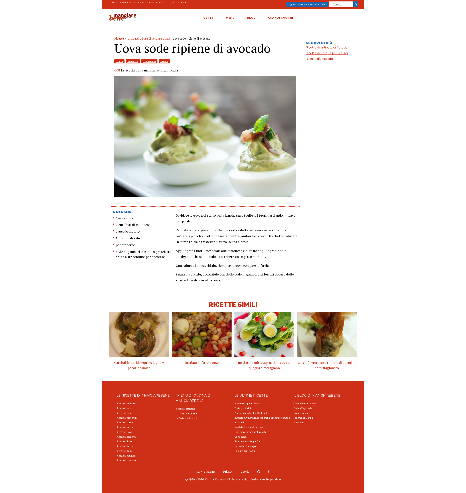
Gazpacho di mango (245, 446)
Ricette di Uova (124, 432)
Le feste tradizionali (186, 418)
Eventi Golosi (300, 413)
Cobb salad (240, 436)
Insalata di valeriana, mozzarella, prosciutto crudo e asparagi (262, 420)
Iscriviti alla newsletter (308, 4)
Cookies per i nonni (244, 451)
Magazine (298, 422)
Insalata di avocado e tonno (249, 427)
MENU (230, 17)
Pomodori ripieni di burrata (248, 403)
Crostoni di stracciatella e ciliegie (252, 432)
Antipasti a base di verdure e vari (135, 2)
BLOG (251, 17)
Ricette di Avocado (319, 59)
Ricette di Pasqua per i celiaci (327, 53)
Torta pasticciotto (243, 408)
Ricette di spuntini (125, 455)
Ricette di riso (123, 413)
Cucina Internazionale (305, 403)
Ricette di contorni (126, 436)
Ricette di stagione (185, 408)
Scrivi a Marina (205, 471)
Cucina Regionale (302, 408)
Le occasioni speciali (186, 413)
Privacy (227, 471)
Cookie (245, 471)
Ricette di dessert (125, 446)
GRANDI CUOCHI (280, 17)
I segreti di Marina (303, 417)
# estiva (164, 61)
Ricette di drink (124, 451)
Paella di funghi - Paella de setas (251, 413)
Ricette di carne (124, 422)
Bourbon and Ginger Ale (247, 441)
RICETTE (207, 17)
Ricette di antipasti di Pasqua (326, 47)
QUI (117, 70)
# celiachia (132, 61)
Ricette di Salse (124, 441)
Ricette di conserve (126, 460)
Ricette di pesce (124, 427)
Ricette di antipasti (126, 403)
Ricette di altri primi (126, 417)
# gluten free (149, 61)
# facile (119, 61)
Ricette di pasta (124, 408)
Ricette (111, 2)
